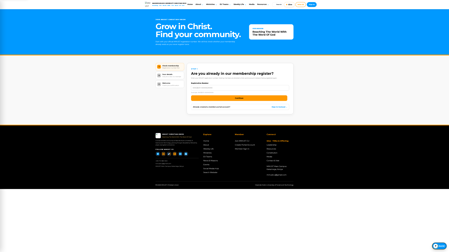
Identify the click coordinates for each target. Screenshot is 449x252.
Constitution (272, 153)
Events (206, 164)
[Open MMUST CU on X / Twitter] (174, 154)
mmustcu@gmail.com (163, 163)
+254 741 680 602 (161, 161)
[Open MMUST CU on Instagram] (163, 154)
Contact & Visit (273, 160)
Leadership (272, 145)
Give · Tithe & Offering (277, 141)
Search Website (210, 172)
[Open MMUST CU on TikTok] (169, 154)
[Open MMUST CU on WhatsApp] (186, 154)
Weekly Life (240, 4)
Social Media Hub (211, 168)
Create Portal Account (245, 145)
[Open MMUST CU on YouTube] (180, 154)
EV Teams (225, 4)
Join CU (300, 4)
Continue (239, 98)
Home (190, 4)
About (199, 4)
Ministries (211, 4)
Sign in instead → (279, 107)
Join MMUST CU (242, 141)
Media (251, 4)
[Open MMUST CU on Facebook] (158, 154)
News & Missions (210, 160)
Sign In (312, 4)
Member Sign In (242, 149)
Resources (263, 4)
